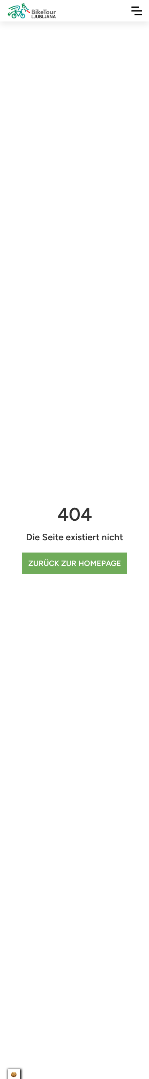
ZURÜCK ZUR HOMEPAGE (74, 563)
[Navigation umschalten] (137, 10)
